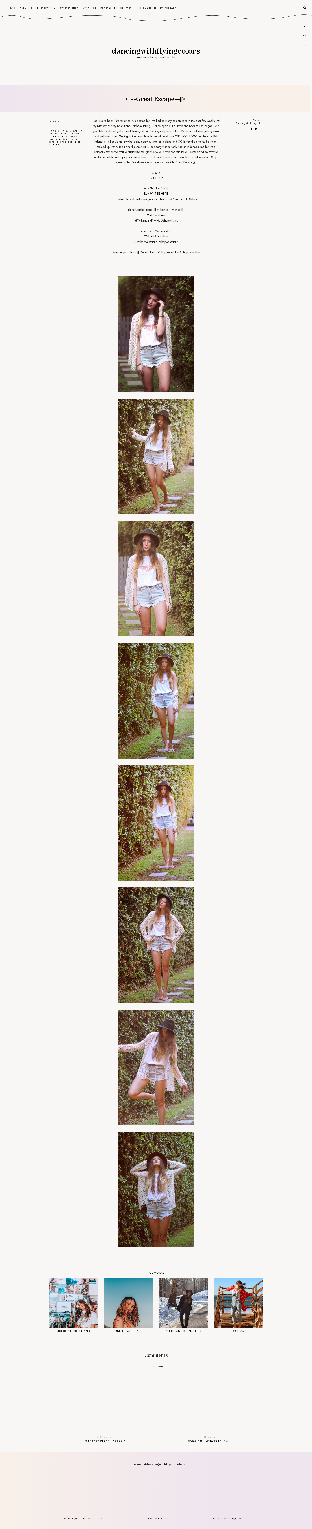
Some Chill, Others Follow (208, 1441)
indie (52, 139)
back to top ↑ (156, 1518)
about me (26, 8)
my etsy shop (69, 8)
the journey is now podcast (156, 8)
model (75, 139)
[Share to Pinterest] (261, 129)
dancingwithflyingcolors (156, 50)
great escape (70, 136)
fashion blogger (72, 133)
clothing (76, 131)
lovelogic (237, 1518)
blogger (54, 131)
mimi (66, 139)
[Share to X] (256, 129)
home (11, 8)
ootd (52, 142)
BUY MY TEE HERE (156, 194)
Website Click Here (156, 236)
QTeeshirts (55, 144)
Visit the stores (156, 215)
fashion (54, 133)
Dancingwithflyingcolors (249, 123)
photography (46, 8)
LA (59, 139)
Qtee (78, 142)
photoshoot (64, 142)
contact (125, 8)
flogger (54, 136)
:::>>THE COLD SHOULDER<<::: (104, 1441)
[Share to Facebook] (252, 129)
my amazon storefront (99, 8)
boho (65, 131)
